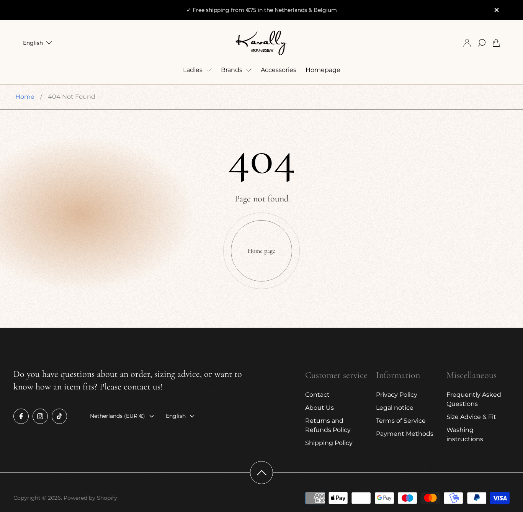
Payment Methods (404, 433)
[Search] (481, 42)
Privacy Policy (396, 394)
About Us (319, 407)
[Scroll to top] (261, 472)
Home (24, 96)
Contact (317, 394)
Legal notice (394, 407)
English (33, 42)
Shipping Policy (329, 443)
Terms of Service (401, 420)
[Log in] (467, 42)
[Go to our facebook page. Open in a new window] (21, 416)
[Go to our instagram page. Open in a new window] (40, 416)
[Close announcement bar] (496, 10)
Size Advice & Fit (471, 416)
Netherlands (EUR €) (117, 415)
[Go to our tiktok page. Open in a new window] (59, 416)
